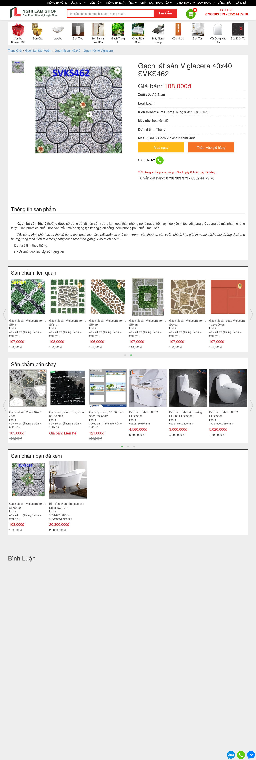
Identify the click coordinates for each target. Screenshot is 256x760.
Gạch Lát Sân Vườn (38, 50)
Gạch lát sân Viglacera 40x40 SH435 (94, 323)
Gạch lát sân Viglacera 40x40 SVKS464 (214, 323)
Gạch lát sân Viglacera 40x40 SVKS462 (27, 506)
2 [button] (131, 355)
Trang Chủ (15, 50)
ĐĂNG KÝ (241, 2)
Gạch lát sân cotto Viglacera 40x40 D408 (174, 323)
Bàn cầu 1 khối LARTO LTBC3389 (170, 414)
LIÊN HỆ (95, 2)
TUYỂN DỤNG (183, 2)
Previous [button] (4, 314)
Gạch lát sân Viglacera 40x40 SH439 (54, 323)
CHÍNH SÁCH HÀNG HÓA (154, 2)
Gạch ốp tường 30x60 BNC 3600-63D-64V (53, 414)
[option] (55, 314)
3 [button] (134, 446)
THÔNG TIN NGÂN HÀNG (120, 2)
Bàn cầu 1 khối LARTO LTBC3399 (90, 414)
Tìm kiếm (165, 13)
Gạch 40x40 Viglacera (98, 50)
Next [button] (251, 314)
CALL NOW (147, 160)
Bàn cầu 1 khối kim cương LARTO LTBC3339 (132, 414)
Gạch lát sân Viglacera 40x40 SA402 (134, 323)
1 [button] (125, 355)
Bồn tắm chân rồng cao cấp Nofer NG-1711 (66, 506)
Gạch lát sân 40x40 (67, 50)
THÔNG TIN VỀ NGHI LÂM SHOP (65, 2)
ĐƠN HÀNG (205, 2)
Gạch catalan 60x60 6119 (212, 412)
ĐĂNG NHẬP (225, 2)
